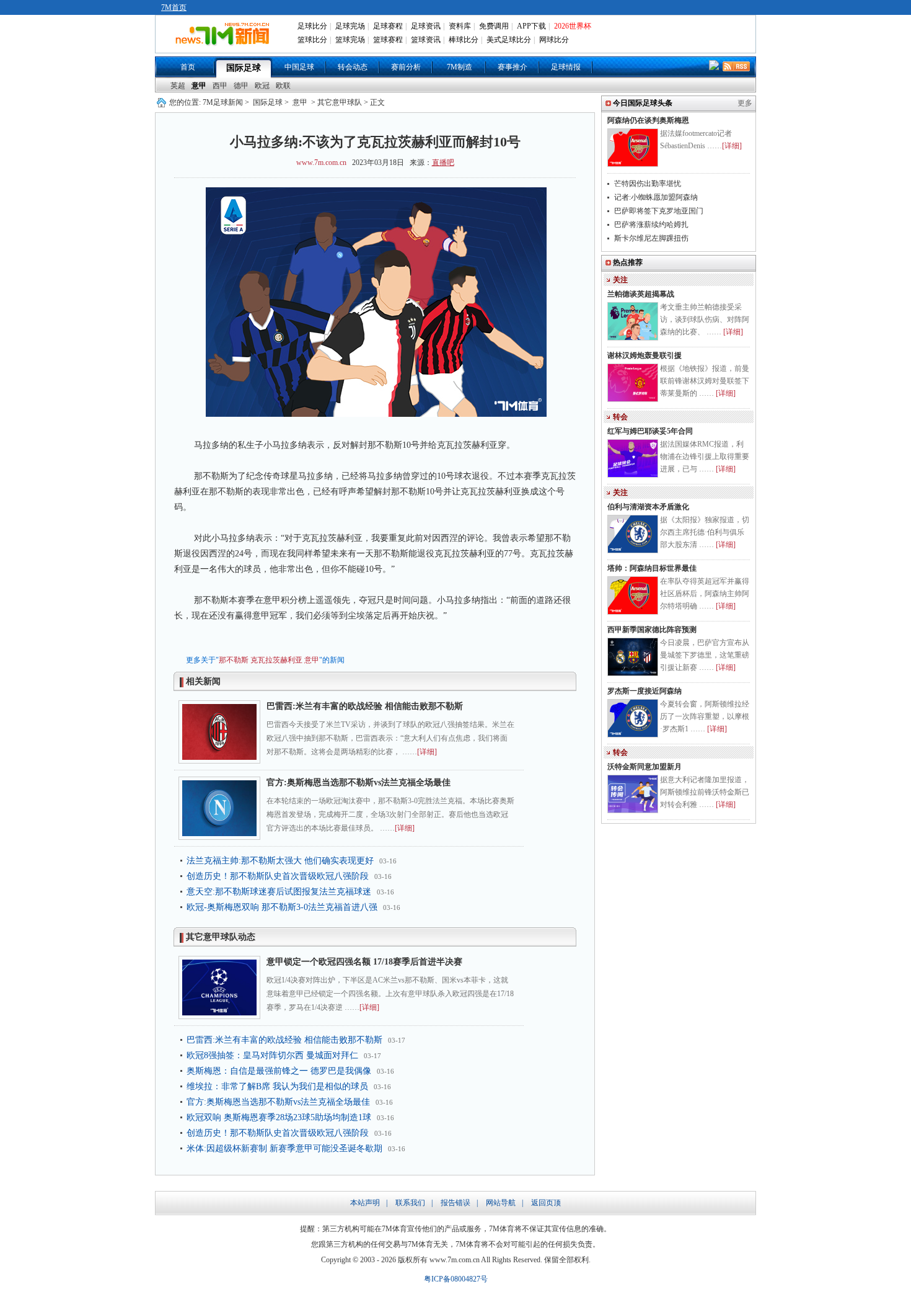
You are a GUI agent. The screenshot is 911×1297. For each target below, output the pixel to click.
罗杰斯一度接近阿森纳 (644, 691)
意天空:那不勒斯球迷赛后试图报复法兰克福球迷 (279, 891)
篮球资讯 (426, 39)
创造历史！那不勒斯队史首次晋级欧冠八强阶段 (278, 876)
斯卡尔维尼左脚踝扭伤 (651, 238)
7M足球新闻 (223, 102)
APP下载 (531, 26)
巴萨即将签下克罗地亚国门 (658, 211)
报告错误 (455, 1202)
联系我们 (410, 1202)
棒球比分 (463, 39)
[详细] (427, 751)
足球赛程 (388, 26)
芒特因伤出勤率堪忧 (647, 183)
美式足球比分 (508, 39)
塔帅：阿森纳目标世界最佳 (652, 568)
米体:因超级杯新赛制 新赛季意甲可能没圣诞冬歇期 (284, 1148)
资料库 (460, 26)
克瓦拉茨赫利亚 (276, 660)
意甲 (198, 85)
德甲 (241, 85)
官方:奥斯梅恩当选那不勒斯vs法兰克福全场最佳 (358, 782)
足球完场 (350, 26)
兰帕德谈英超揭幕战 (640, 294)
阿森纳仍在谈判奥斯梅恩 (648, 120)
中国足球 (299, 67)
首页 (187, 67)
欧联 (283, 85)
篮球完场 (350, 39)
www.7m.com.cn (321, 162)
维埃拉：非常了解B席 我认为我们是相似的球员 (277, 1086)
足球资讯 (426, 26)
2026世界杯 (572, 26)
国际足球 (243, 68)
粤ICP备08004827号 (456, 1279)
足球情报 (566, 67)
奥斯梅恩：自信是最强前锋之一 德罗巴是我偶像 (279, 1071)
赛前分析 (406, 67)
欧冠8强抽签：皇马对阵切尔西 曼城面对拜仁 (272, 1055)
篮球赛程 (388, 39)
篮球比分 (312, 39)
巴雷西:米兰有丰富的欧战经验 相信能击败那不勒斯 (364, 706)
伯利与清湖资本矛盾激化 (648, 506)
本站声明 (365, 1202)
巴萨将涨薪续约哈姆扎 (651, 224)
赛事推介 (512, 67)
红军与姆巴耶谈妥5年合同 (650, 431)
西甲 (220, 85)
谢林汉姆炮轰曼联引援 (644, 355)
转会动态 (352, 67)
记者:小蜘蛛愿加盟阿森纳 (656, 197)
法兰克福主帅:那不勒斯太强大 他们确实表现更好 (280, 860)
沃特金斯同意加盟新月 (644, 766)
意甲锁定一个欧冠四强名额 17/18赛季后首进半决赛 (364, 961)
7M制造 (459, 67)
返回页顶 (546, 1202)
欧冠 (262, 85)
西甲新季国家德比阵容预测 (652, 629)
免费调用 (494, 26)
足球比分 (312, 26)
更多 (744, 103)
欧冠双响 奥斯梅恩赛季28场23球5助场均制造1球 (279, 1117)
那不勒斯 (234, 660)
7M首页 (174, 7)
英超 (177, 85)
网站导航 (501, 1202)
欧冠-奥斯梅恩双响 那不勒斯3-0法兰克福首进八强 (282, 907)
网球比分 (554, 39)
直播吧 (443, 162)
